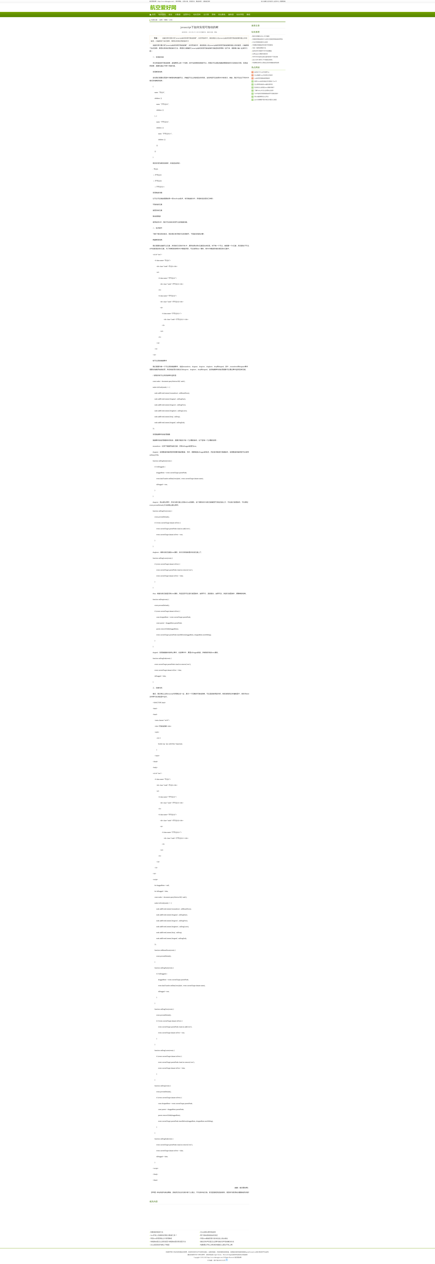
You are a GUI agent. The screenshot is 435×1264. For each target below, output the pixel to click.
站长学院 (240, 14)
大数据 (177, 14)
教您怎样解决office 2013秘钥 (260, 36)
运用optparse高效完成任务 (260, 54)
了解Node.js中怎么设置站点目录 (263, 90)
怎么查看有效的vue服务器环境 (263, 84)
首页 (154, 14)
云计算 (206, 14)
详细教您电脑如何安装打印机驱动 (262, 45)
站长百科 (197, 14)
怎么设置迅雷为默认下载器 (159, 1245)
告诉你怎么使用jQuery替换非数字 (264, 87)
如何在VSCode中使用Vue (261, 72)
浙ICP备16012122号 (219, 1260)
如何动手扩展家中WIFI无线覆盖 (262, 51)
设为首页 (270, 1)
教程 (248, 14)
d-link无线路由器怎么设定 (260, 42)
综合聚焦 (221, 14)
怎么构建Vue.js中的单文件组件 (263, 75)
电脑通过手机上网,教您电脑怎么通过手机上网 (216, 1245)
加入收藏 (263, 1)
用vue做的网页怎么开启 (261, 96)
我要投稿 (282, 1)
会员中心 (276, 1)
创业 (170, 14)
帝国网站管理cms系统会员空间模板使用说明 (265, 62)
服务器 (231, 14)
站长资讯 (162, 14)
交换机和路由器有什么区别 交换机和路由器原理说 (267, 39)
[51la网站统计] (227, 1260)
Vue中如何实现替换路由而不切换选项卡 (266, 93)
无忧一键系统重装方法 (259, 48)
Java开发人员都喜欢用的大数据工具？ (163, 1235)
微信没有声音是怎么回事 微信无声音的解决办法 (217, 1241)
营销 (213, 14)
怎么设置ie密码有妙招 (208, 1232)
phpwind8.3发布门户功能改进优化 (262, 60)
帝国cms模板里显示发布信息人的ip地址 (214, 1238)
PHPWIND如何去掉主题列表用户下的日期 (265, 57)
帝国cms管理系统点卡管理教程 (161, 1238)
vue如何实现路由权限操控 (262, 78)
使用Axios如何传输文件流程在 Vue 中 (265, 81)
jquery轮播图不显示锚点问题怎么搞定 (265, 99)
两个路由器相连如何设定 (209, 1235)
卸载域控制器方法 (156, 1232)
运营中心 (187, 14)
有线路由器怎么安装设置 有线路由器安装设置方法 (168, 1241)
